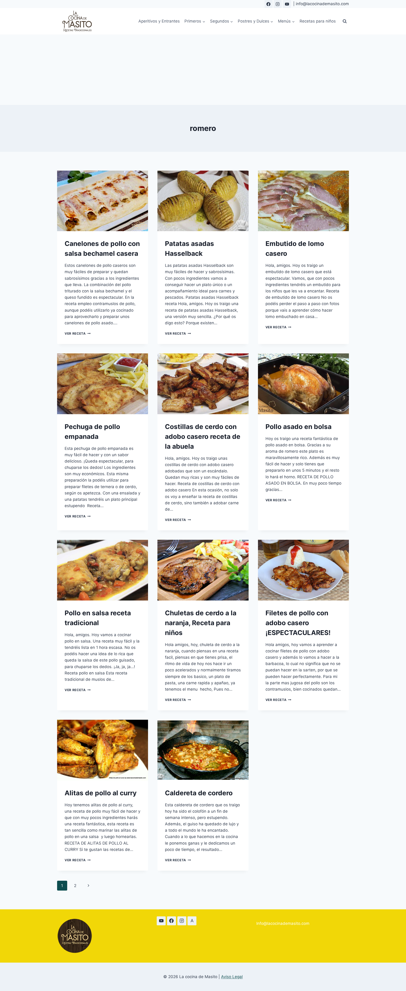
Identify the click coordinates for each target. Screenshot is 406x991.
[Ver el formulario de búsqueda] (344, 21)
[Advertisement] (203, 70)
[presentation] (102, 201)
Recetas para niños (318, 21)
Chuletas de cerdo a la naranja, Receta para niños (200, 623)
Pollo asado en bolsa (298, 427)
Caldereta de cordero (199, 793)
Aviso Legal (232, 976)
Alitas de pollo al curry (101, 793)
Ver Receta (77, 333)
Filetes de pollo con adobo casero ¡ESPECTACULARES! (298, 623)
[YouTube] (287, 4)
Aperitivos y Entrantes (159, 21)
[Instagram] (278, 4)
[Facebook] (269, 4)
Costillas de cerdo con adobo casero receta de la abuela (202, 436)
